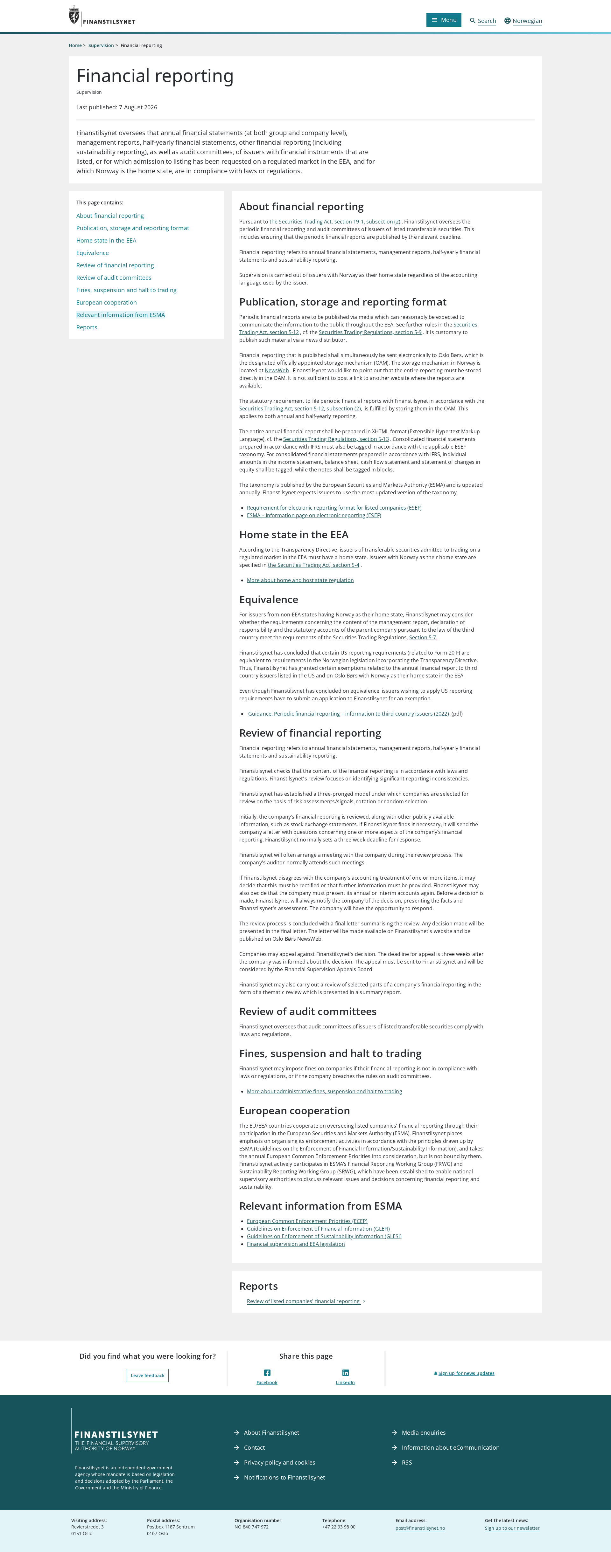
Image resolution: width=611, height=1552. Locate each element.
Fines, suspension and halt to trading (126, 290)
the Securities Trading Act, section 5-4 (313, 564)
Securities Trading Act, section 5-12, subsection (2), (300, 408)
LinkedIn (345, 1382)
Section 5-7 (422, 637)
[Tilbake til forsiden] (128, 16)
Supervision (101, 45)
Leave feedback (148, 1375)
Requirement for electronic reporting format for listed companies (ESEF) (334, 507)
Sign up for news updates (467, 1373)
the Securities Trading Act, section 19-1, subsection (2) (335, 221)
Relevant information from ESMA (120, 315)
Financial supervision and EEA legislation (296, 1243)
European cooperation (106, 302)
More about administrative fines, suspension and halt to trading (324, 1091)
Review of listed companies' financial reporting (304, 1301)
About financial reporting (110, 215)
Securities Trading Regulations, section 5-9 (370, 332)
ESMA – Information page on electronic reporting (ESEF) (314, 515)
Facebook (266, 1382)
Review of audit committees (114, 277)
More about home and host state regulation (300, 580)
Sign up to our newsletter (512, 1528)
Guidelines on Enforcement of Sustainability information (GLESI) (324, 1236)
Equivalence (92, 253)
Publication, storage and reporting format (132, 228)
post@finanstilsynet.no (420, 1528)
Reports (86, 327)
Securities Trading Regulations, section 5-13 (336, 439)
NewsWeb (277, 370)
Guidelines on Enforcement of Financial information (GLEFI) (318, 1228)
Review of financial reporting (115, 265)
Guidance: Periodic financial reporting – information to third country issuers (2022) (348, 713)
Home (75, 45)
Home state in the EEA (106, 240)
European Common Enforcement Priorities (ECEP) (307, 1221)
